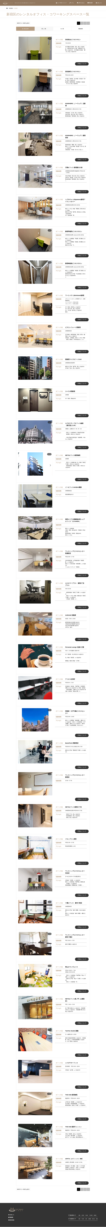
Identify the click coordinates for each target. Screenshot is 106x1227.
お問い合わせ (81, 2)
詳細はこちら (81, 63)
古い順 (62, 28)
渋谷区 (83, 1215)
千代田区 (91, 1215)
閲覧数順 (80, 28)
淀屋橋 (89, 1218)
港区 (79, 1215)
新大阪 (93, 1218)
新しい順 (44, 28)
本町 (86, 1218)
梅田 (79, 1218)
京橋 (97, 1218)
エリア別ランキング (62, 2)
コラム (72, 2)
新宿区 (95, 1215)
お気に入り (99, 2)
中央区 (86, 1215)
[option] (35, 48)
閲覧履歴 (91, 2)
